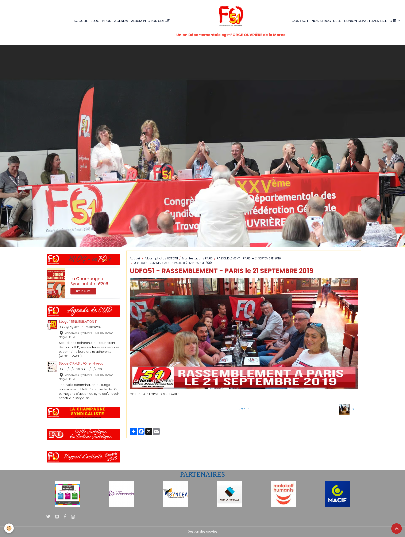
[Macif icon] (337, 494)
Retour (243, 409)
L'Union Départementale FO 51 (370, 20)
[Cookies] (9, 528)
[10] (67, 494)
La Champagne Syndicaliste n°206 (89, 281)
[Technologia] (121, 494)
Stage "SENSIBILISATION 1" (78, 321)
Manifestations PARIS (197, 258)
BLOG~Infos (100, 20)
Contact (300, 20)
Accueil (80, 20)
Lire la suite (83, 291)
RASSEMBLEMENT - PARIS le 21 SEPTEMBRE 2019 (249, 258)
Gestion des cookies (202, 531)
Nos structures (326, 20)
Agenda (121, 20)
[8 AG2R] (229, 494)
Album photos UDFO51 (150, 20)
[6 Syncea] (175, 494)
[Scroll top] (396, 528)
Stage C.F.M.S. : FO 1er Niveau (81, 363)
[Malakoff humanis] (283, 494)
